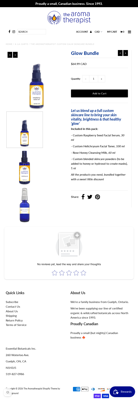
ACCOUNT (82, 31)
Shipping (11, 315)
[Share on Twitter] (90, 197)
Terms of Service (16, 324)
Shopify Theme (50, 388)
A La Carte (21, 44)
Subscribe (12, 301)
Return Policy (14, 320)
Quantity (75, 78)
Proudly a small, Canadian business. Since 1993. (69, 4)
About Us (12, 311)
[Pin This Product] (97, 197)
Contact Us (13, 306)
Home (9, 44)
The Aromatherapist (33, 388)
